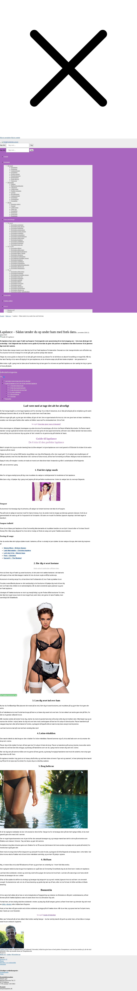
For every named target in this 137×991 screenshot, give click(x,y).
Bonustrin (8, 399)
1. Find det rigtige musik (16, 386)
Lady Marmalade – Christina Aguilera (17, 550)
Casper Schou (4, 949)
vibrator (9, 904)
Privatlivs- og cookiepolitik (8, 962)
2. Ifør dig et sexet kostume (18, 388)
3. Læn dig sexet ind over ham (18, 390)
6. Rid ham (13, 396)
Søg (31, 145)
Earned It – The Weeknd (12, 558)
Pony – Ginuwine (10, 555)
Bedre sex (8, 316)
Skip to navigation (5, 137)
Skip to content (15, 137)
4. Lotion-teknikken (15, 392)
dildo (4, 904)
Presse (2, 961)
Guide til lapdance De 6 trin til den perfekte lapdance (21, 383)
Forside (2, 316)
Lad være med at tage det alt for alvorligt (17, 381)
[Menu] (0, 142)
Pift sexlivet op (16, 954)
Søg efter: (3, 145)
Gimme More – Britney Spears (15, 548)
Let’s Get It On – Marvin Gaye (14, 553)
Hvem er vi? (3, 959)
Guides (9, 954)
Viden (2, 974)
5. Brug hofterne (14, 394)
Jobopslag (3, 964)
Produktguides (4, 972)
